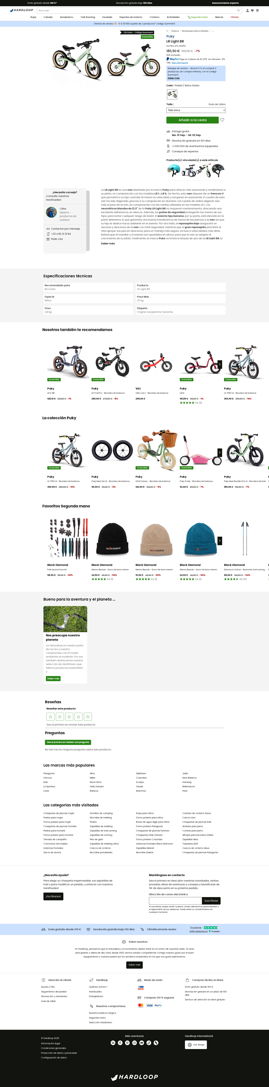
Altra (92, 773)
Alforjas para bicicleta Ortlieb (197, 835)
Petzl (184, 791)
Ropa (33, 17)
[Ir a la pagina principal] (168, 31)
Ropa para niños (145, 813)
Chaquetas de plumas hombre (60, 826)
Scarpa (140, 782)
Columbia (141, 778)
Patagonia (48, 773)
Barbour (94, 791)
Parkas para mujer (53, 818)
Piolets (93, 822)
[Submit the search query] (238, 11)
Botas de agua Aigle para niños (153, 822)
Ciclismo (154, 17)
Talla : (170, 104)
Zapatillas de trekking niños (104, 844)
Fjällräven (141, 773)
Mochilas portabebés (101, 852)
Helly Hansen (97, 787)
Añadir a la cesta (193, 120)
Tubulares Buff (190, 844)
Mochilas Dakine (144, 852)
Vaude (139, 787)
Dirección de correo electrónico (168, 894)
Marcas (219, 17)
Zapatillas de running (101, 835)
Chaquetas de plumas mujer (58, 813)
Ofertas (234, 17)
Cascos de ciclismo (100, 848)
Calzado (48, 17)
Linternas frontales (53, 848)
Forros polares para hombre (58, 835)
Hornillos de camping (101, 813)
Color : (182, 85)
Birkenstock (188, 787)
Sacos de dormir (52, 852)
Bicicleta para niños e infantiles (195, 31)
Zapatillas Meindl (145, 848)
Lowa (46, 791)
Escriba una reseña (176, 46)
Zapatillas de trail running (103, 831)
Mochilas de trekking (101, 818)
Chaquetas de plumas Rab (196, 822)
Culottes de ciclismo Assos (196, 813)
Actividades (173, 17)
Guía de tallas (217, 104)
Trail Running (88, 17)
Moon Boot (95, 782)
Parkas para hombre (54, 831)
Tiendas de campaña (54, 839)
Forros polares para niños (149, 818)
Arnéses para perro (192, 826)
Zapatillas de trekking (101, 826)
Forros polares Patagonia (149, 826)
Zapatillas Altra (190, 839)
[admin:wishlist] (222, 120)
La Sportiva (49, 787)
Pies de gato (96, 839)
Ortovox (47, 778)
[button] (77, 60)
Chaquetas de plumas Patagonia (200, 852)
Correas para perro (192, 831)
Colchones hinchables (55, 844)
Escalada (107, 17)
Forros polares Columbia (149, 839)
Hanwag (186, 782)
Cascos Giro (189, 818)
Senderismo (66, 17)
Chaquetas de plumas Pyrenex (152, 831)
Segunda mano (199, 17)
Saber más (174, 78)
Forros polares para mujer (57, 822)
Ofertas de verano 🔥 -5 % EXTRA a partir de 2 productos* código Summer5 (134, 24)
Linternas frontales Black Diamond (154, 844)
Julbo (185, 773)
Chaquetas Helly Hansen (149, 835)
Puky (170, 36)
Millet (92, 778)
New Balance (189, 778)
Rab (45, 782)
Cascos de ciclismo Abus (195, 848)
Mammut (141, 791)
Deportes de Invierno (131, 17)
